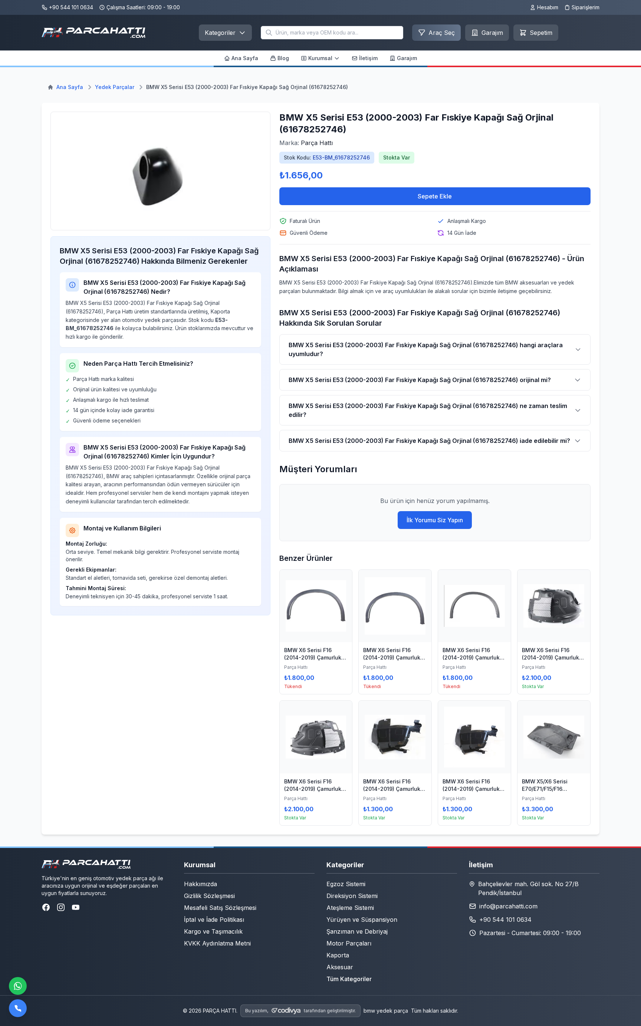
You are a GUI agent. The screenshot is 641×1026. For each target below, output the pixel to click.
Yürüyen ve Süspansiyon (361, 919)
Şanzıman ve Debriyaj (357, 931)
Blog (283, 58)
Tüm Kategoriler (349, 979)
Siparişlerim (585, 7)
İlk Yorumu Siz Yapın (435, 520)
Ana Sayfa (244, 58)
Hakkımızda (200, 884)
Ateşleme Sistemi (350, 907)
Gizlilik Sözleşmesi (209, 896)
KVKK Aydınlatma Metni (217, 943)
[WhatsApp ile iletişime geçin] (18, 986)
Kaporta (337, 955)
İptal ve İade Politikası (214, 919)
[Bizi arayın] (18, 1008)
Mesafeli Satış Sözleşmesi (220, 907)
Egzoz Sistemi (345, 884)
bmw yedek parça (386, 1010)
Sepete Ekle (435, 196)
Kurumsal (320, 58)
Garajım (407, 58)
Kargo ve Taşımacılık (213, 931)
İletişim (368, 58)
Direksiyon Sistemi (352, 896)
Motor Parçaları (348, 943)
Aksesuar (339, 967)
